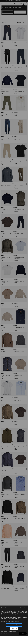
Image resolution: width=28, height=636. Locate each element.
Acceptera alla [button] (14, 628)
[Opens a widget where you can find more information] (23, 633)
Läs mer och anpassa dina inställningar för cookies (8, 631)
